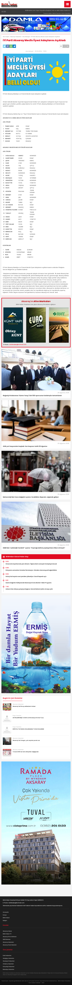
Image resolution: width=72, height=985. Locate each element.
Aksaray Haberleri (15, 37)
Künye (5, 915)
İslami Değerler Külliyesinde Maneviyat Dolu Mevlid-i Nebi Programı (28, 583)
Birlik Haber (6, 918)
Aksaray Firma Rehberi (9, 937)
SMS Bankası (6, 939)
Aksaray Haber (7, 931)
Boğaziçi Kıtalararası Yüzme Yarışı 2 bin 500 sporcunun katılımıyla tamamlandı (32, 396)
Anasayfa (6, 912)
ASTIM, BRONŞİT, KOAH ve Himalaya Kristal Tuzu (28, 718)
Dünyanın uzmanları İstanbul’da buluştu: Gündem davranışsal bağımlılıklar (31, 570)
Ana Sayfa (6, 37)
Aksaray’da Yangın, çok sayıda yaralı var (26, 740)
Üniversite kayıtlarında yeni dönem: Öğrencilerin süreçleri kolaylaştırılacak (31, 564)
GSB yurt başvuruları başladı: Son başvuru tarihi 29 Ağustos (25, 446)
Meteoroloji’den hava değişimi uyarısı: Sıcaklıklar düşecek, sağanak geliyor (31, 497)
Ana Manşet (26, 37)
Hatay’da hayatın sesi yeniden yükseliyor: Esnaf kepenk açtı (26, 576)
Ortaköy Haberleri (8, 964)
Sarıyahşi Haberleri (8, 966)
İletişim (5, 920)
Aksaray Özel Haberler (10, 945)
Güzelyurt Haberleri (9, 961)
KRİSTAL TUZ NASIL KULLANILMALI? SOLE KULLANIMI (28, 729)
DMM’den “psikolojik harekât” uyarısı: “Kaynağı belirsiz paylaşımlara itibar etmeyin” (34, 548)
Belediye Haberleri (8, 969)
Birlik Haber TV (7, 934)
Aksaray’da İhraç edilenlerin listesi (24, 706)
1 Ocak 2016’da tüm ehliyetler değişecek (26, 752)
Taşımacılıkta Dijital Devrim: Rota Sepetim (57, 10)
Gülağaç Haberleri (8, 958)
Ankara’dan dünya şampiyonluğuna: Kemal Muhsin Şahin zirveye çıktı (29, 589)
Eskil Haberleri (7, 955)
